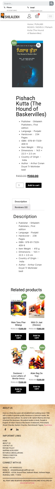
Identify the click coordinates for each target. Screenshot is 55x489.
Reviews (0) (21, 207)
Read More (48, 425)
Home (30, 24)
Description (21, 201)
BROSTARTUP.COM (27, 483)
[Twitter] (11, 429)
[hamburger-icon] (50, 16)
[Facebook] (5, 429)
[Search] (51, 3)
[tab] (21, 201)
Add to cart (33, 185)
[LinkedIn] (17, 429)
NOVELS (40, 27)
